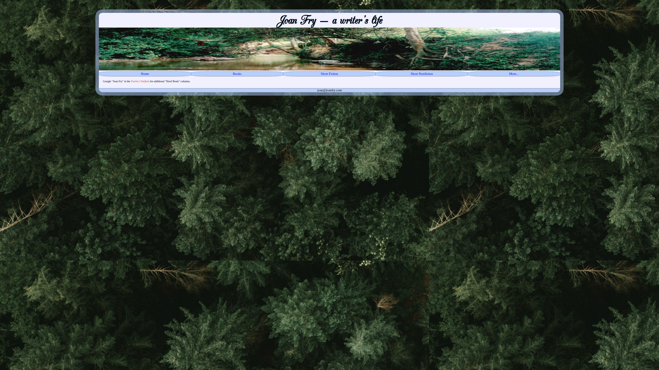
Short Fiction (329, 74)
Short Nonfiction (422, 74)
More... (514, 74)
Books (237, 74)
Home (145, 74)
